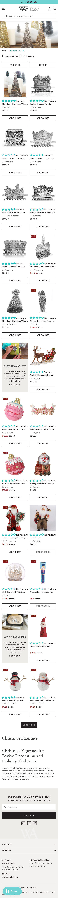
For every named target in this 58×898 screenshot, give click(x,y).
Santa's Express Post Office (42, 212)
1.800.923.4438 (31, 2)
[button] (9, 8)
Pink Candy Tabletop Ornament (15, 429)
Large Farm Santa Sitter (40, 646)
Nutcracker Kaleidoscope (41, 592)
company (7, 844)
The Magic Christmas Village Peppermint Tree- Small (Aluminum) (15, 321)
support (6, 850)
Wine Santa (35, 537)
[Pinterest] (35, 823)
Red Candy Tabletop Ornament (15, 483)
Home (4, 50)
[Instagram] (23, 823)
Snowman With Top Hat (12, 700)
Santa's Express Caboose (13, 266)
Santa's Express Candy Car (42, 158)
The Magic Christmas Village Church (43, 266)
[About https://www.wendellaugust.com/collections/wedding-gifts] (15, 622)
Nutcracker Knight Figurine (42, 321)
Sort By (43, 65)
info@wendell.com (10, 877)
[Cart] (54, 8)
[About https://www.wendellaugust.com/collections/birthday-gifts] (15, 351)
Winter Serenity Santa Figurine (15, 537)
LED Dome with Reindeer (13, 592)
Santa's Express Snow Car (13, 212)
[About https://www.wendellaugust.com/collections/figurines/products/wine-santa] (43, 518)
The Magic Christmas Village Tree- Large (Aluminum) (15, 104)
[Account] (49, 8)
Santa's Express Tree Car (13, 158)
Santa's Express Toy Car (41, 104)
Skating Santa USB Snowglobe (43, 483)
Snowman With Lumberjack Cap (43, 700)
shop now (15, 385)
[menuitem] (49, 8)
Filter (16, 65)
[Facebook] (29, 823)
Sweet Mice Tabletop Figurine (43, 429)
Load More (29, 725)
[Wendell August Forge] (29, 8)
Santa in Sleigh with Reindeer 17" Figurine (43, 375)
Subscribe (28, 815)
